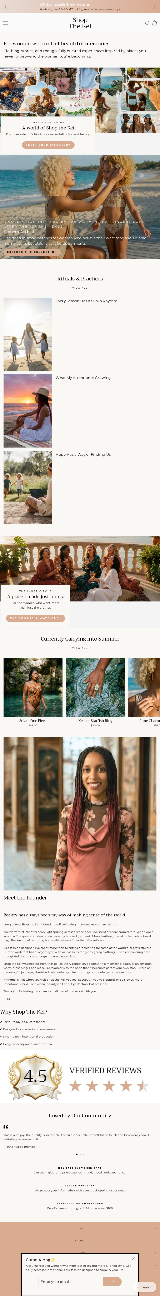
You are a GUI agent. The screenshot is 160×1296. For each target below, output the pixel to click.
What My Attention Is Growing (83, 378)
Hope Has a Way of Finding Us (83, 454)
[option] (80, 207)
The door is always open (35, 618)
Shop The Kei (80, 23)
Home (80, 1228)
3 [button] (84, 1155)
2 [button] (81, 1155)
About (80, 1241)
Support (80, 1253)
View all (80, 288)
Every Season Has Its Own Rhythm (86, 301)
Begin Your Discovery (48, 144)
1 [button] (77, 1155)
